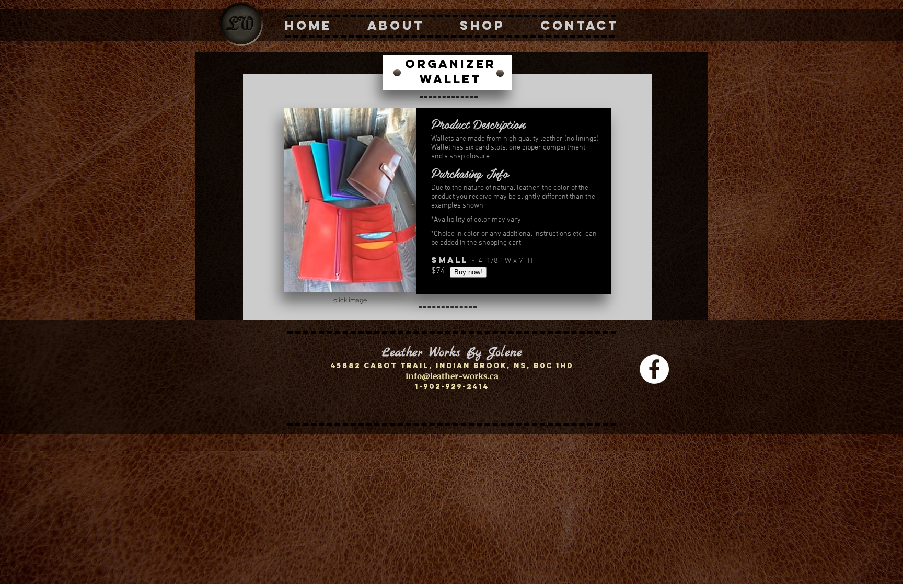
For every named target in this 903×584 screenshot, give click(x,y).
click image (350, 300)
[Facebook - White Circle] (654, 369)
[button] (350, 200)
